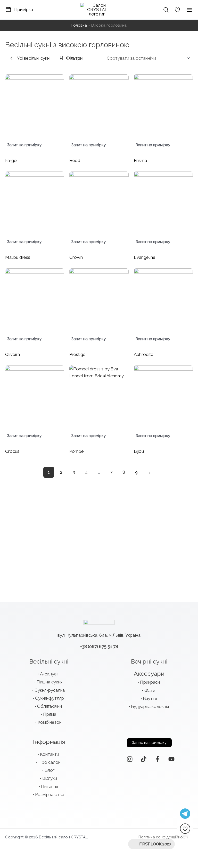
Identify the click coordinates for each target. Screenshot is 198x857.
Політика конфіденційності (163, 837)
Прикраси (150, 682)
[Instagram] (129, 759)
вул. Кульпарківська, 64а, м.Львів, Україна (99, 635)
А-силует (49, 673)
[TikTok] (143, 759)
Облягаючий (49, 706)
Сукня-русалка (50, 690)
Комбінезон (50, 722)
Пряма (49, 714)
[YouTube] (171, 759)
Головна (79, 25)
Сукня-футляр (49, 698)
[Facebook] (157, 759)
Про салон (49, 762)
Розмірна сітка (49, 794)
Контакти (49, 754)
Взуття (150, 698)
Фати (149, 690)
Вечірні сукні (149, 661)
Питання (49, 786)
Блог (49, 770)
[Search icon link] (166, 10)
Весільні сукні (48, 661)
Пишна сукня (49, 681)
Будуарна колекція (150, 706)
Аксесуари (149, 673)
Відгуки (49, 778)
